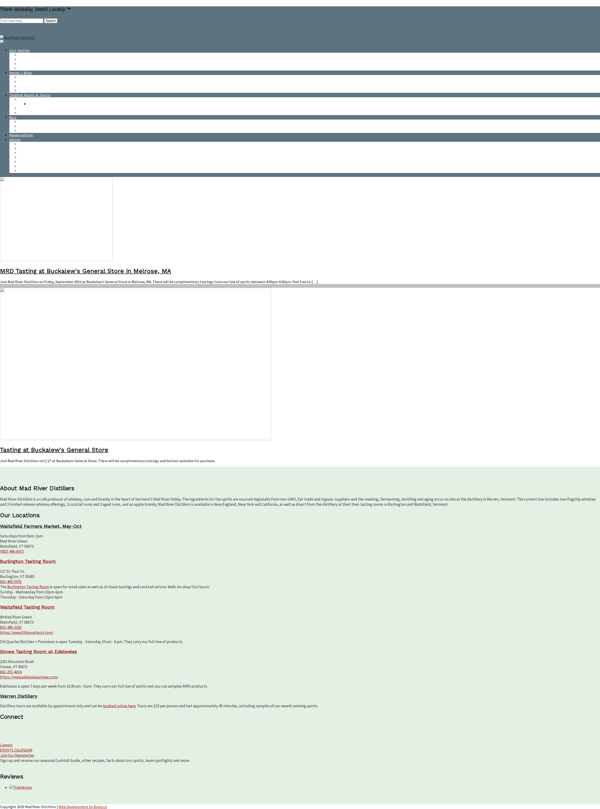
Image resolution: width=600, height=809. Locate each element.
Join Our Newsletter (17, 755)
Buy (12, 117)
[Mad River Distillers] (17, 37)
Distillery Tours (33, 113)
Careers (6, 745)
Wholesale (28, 126)
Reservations (21, 135)
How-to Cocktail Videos (40, 59)
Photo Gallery (31, 90)
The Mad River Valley (38, 166)
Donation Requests (36, 157)
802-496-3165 (11, 627)
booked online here (119, 705)
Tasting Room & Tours (29, 95)
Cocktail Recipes (34, 64)
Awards (26, 86)
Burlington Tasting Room (42, 99)
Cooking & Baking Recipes (42, 68)
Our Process (30, 162)
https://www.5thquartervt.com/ (26, 632)
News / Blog (20, 73)
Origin (24, 171)
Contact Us (29, 144)
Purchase (27, 122)
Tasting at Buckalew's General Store (54, 449)
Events (25, 148)
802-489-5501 (11, 581)
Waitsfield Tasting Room (41, 108)
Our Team (28, 153)
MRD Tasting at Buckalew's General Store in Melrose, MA (85, 270)
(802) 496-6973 (12, 551)
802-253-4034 (11, 671)
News (24, 77)
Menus (34, 104)
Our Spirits (19, 50)
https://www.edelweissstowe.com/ (29, 677)
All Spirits (28, 55)
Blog (23, 81)
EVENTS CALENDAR (16, 750)
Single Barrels (32, 130)
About (15, 139)
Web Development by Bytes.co (83, 806)
